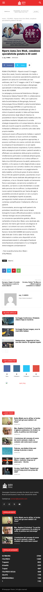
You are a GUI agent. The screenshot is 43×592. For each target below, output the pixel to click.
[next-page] (6, 351)
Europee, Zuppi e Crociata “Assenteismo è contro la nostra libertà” (10, 284)
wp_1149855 (7, 57)
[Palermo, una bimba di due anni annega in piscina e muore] (7, 451)
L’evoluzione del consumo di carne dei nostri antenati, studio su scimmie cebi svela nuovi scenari (26, 440)
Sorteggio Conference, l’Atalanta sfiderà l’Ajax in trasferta (27, 319)
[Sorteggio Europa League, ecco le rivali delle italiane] (8, 332)
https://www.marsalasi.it (25, 298)
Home (4, 18)
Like (7, 366)
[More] (29, 65)
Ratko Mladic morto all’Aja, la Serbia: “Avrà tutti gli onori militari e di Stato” (27, 420)
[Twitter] (9, 271)
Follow (16, 366)
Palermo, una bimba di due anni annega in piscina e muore (25, 449)
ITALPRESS (10, 18)
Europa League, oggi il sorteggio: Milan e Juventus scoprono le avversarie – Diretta (26, 460)
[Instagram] (9, 504)
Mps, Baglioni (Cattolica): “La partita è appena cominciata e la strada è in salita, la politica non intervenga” (27, 430)
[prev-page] (3, 351)
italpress (10, 260)
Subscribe (36, 366)
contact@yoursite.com (19, 499)
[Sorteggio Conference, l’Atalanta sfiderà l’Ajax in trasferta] (8, 321)
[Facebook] (4, 271)
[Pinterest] (14, 271)
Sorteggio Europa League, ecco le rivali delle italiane (27, 330)
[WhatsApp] (18, 271)
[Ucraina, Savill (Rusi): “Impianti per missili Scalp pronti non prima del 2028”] (7, 471)
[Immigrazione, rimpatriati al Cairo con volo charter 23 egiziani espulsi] (8, 344)
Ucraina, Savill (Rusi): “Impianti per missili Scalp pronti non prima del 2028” (26, 470)
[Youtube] (20, 504)
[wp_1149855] (10, 299)
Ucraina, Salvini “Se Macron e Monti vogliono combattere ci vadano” (31, 284)
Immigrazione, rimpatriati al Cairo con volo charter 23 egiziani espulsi (28, 341)
